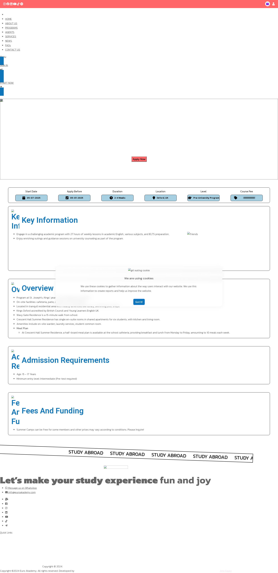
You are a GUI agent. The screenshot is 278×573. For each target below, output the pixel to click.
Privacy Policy (7, 566)
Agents (4, 550)
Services (4, 546)
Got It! (139, 302)
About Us (5, 537)
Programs (5, 541)
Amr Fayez (226, 571)
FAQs (3, 559)
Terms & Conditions (29, 566)
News (3, 554)
